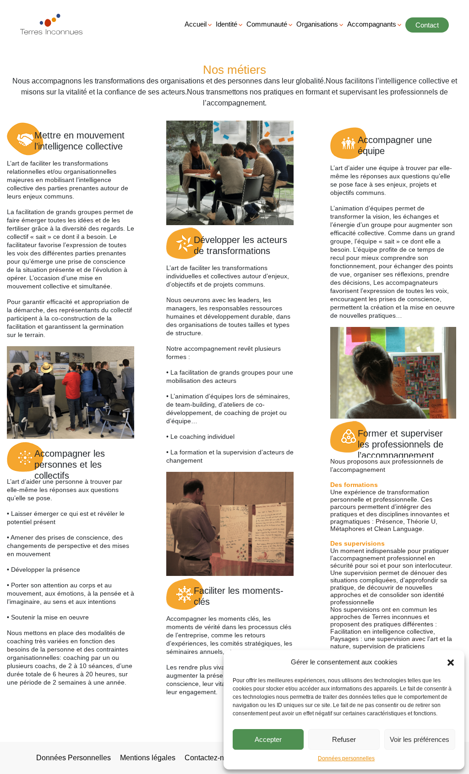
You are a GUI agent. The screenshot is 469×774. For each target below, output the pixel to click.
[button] (450, 662)
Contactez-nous (210, 758)
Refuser (344, 739)
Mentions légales (147, 758)
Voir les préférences (419, 739)
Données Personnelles (73, 758)
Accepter (268, 739)
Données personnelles (346, 758)
